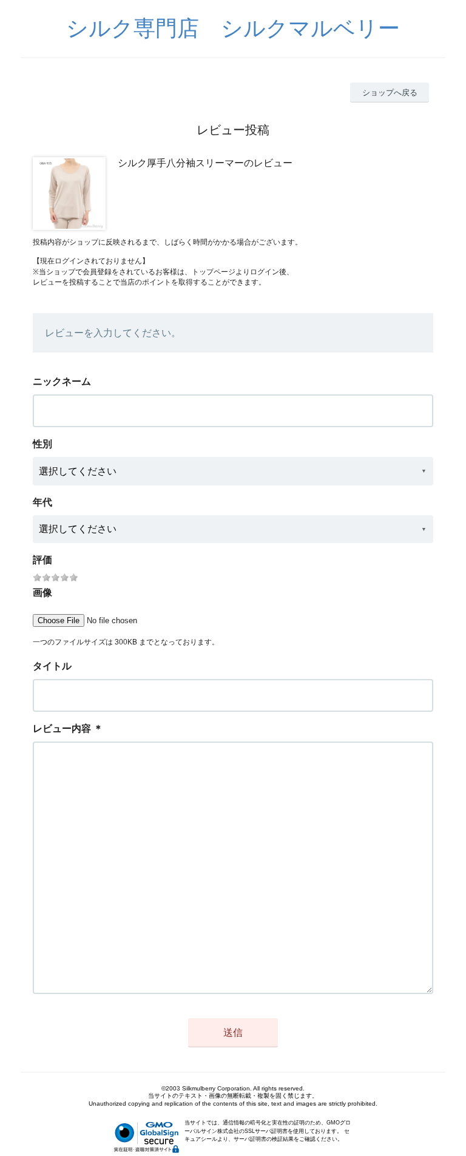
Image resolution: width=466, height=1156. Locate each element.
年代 (42, 502)
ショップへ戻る (389, 92)
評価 (42, 560)
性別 (42, 444)
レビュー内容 (62, 728)
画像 (42, 592)
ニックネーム (62, 381)
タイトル (52, 666)
